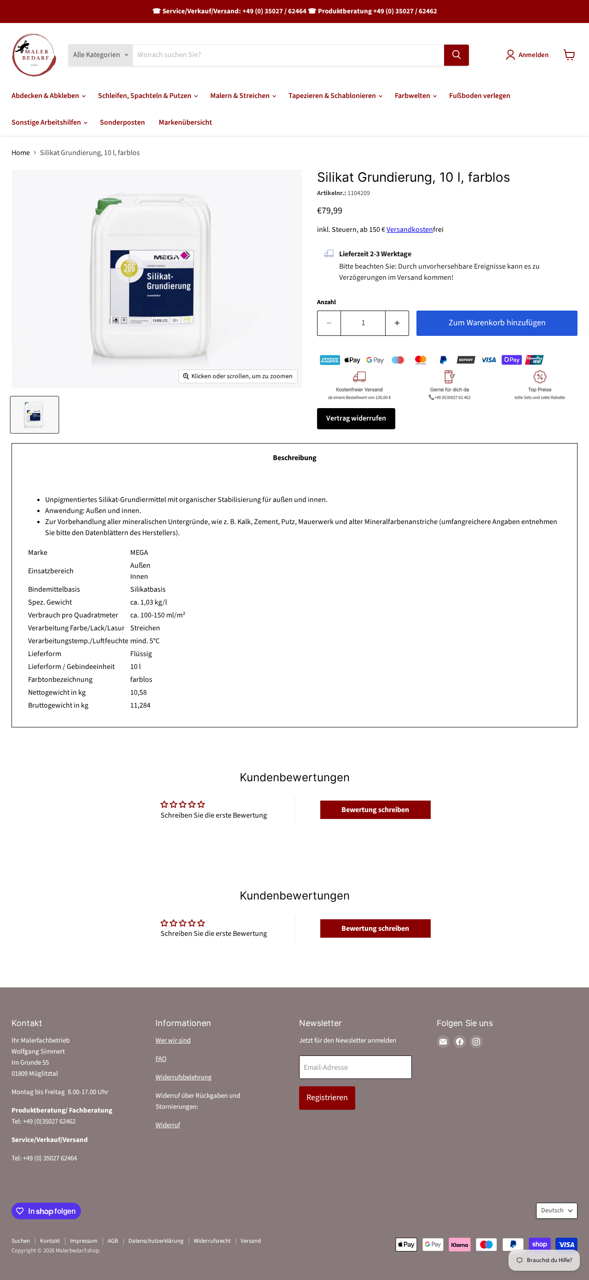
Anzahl (326, 302)
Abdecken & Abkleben (46, 96)
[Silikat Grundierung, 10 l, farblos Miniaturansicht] (34, 415)
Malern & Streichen (240, 96)
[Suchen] (456, 54)
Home (21, 153)
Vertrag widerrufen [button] (356, 418)
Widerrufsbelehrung (184, 1077)
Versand (251, 1241)
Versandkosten (410, 230)
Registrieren (327, 1097)
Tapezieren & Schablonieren (333, 96)
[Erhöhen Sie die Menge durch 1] (397, 323)
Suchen (21, 1241)
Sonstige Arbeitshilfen (47, 122)
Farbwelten (413, 96)
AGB (113, 1241)
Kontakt (50, 1241)
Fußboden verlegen (479, 96)
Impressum (84, 1241)
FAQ (161, 1059)
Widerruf (168, 1125)
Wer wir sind (173, 1040)
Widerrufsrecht (212, 1241)
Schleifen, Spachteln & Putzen (145, 96)
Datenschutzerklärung (156, 1241)
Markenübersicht (185, 122)
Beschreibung (295, 458)
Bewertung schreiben (375, 810)
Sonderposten (122, 122)
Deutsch (552, 1210)
